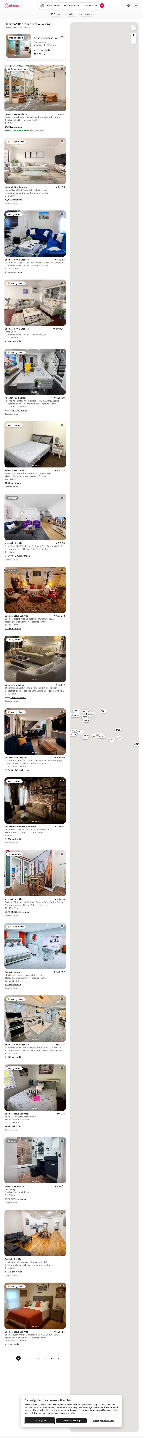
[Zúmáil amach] (133, 41)
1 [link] (18, 1358)
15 (52, 1358)
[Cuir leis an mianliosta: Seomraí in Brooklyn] (62, 639)
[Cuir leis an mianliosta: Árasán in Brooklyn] (62, 497)
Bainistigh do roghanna (103, 1420)
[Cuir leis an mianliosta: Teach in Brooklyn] (62, 1213)
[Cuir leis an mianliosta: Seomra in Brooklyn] (62, 1141)
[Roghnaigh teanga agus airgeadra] (128, 5)
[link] (12, 1358)
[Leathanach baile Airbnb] (11, 5)
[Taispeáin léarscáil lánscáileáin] (133, 27)
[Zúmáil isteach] (133, 35)
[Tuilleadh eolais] (30, 28)
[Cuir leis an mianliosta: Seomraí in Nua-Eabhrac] (62, 214)
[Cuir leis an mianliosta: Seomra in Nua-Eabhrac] (62, 69)
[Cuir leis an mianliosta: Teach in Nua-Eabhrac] (62, 352)
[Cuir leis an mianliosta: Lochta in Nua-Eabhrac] (62, 141)
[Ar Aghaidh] (58, 1358)
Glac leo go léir (39, 1420)
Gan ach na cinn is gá (71, 1420)
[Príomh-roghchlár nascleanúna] (136, 5)
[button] (42, 50)
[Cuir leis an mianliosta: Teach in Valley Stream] (62, 712)
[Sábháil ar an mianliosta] (62, 36)
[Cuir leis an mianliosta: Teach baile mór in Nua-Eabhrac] (62, 781)
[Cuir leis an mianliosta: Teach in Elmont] (62, 926)
